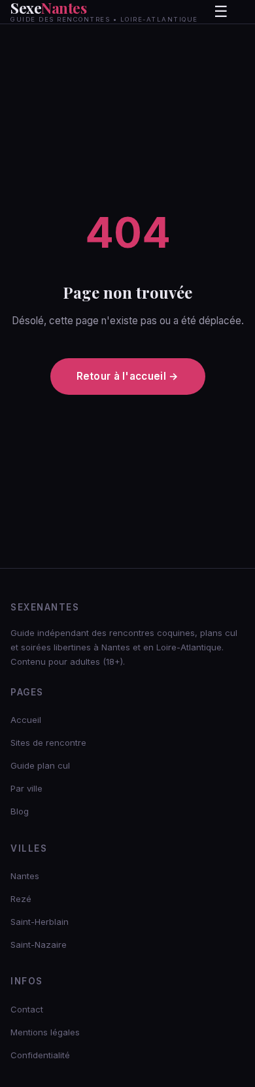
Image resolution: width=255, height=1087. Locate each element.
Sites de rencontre (48, 742)
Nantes (24, 876)
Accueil (25, 719)
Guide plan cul (40, 765)
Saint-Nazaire (38, 944)
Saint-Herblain (39, 921)
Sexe (104, 12)
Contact (26, 1009)
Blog (19, 811)
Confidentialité (40, 1055)
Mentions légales (45, 1032)
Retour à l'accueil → (127, 376)
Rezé (20, 899)
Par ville (26, 788)
